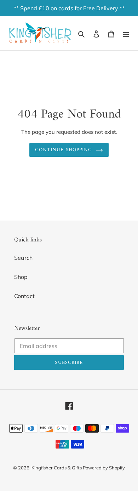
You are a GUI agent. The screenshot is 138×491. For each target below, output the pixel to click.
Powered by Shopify (104, 467)
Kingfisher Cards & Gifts (57, 467)
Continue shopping (63, 149)
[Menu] (126, 33)
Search (23, 257)
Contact (24, 295)
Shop (21, 276)
